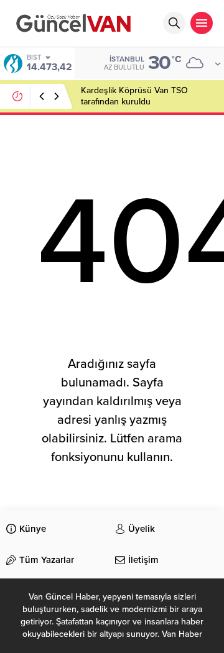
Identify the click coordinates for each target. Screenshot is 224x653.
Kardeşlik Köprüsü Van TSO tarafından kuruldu (134, 96)
